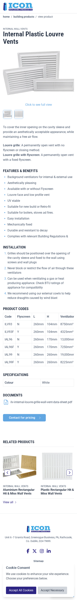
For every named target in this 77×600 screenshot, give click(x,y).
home (6, 16)
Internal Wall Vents (15, 29)
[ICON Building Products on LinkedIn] (49, 551)
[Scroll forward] (70, 473)
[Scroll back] (7, 473)
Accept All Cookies (21, 590)
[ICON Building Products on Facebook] (28, 551)
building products (23, 16)
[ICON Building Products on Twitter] (34, 551)
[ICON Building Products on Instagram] (42, 551)
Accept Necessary (52, 590)
